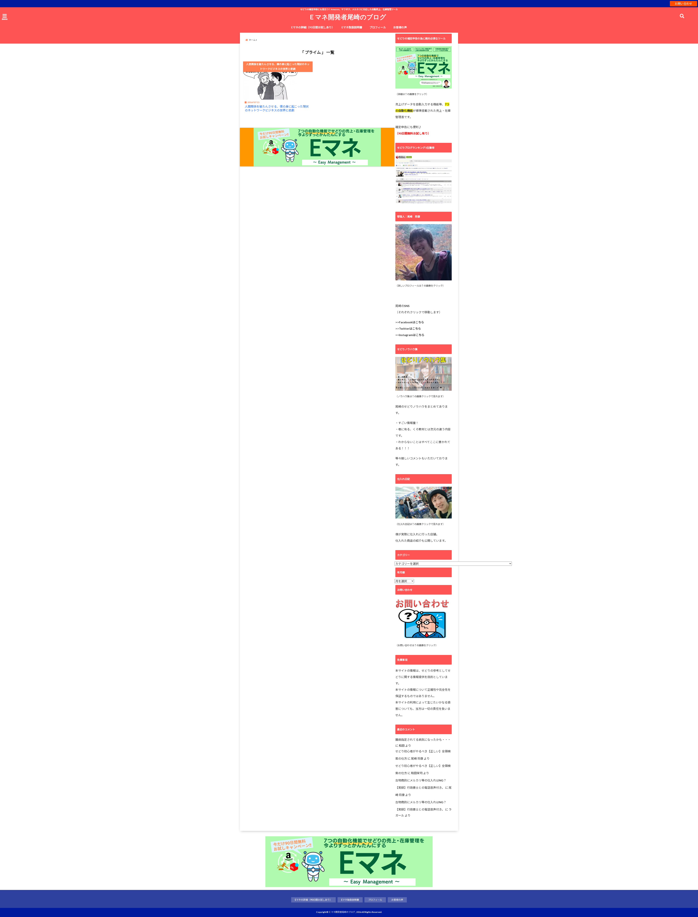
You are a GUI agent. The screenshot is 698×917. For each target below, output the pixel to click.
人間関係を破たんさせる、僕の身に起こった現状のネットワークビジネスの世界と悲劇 (277, 108)
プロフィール (378, 27)
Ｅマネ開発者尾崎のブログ (347, 16)
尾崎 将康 (417, 758)
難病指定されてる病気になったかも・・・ (423, 739)
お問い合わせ (683, 3)
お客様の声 (400, 27)
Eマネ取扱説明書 (352, 27)
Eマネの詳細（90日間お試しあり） (312, 27)
